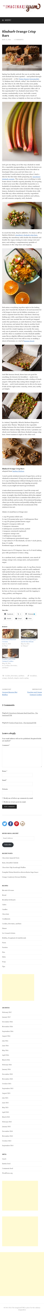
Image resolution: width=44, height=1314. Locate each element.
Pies (3, 952)
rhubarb (10, 678)
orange (4, 678)
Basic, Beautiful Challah (10, 863)
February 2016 (7, 1065)
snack (21, 678)
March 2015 (6, 1117)
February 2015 (7, 1122)
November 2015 (7, 1079)
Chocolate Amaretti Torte (10, 858)
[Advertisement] (18, 987)
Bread (4, 895)
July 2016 (5, 1041)
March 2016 (6, 1060)
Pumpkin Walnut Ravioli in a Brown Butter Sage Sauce (20, 872)
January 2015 (6, 1127)
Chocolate (5, 914)
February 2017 (7, 1012)
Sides (4, 957)
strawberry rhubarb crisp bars (26, 235)
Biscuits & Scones (8, 890)
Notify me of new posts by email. (15, 802)
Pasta (4, 943)
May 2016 (5, 1050)
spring (26, 678)
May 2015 (5, 1108)
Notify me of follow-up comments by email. (18, 798)
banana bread (29, 341)
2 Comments (18, 40)
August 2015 (6, 1093)
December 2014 (7, 1131)
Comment (6, 745)
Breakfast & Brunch (8, 900)
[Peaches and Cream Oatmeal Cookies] (10, 653)
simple (16, 678)
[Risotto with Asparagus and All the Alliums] (29, 634)
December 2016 (7, 1022)
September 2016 (7, 1031)
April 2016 (5, 1055)
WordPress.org (7, 1173)
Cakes (4, 905)
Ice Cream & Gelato (8, 933)
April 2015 (5, 1112)
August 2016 (6, 1036)
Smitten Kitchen (18, 471)
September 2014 (7, 1146)
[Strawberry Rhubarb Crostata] (10, 634)
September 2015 (7, 1088)
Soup (4, 962)
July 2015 (5, 1098)
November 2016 (7, 1027)
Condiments (6, 919)
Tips (3, 967)
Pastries (5, 947)
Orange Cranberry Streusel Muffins (14, 877)
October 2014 (6, 1141)
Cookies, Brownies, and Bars (14, 676)
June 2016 (5, 1046)
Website (5, 789)
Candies (4, 909)
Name (4, 771)
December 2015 (7, 1074)
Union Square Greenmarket (29, 79)
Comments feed (7, 1168)
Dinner (4, 928)
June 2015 (5, 1103)
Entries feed (6, 1164)
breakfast (33, 676)
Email (4, 780)
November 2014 (7, 1136)
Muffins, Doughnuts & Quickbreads (14, 938)
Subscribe (7, 845)
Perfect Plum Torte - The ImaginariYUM (22, 723)
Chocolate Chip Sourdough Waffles (14, 867)
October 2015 (6, 1084)
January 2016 (6, 1069)
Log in (4, 1159)
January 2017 (6, 1017)
